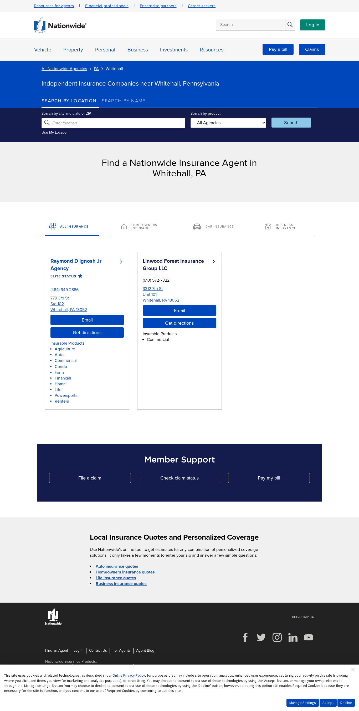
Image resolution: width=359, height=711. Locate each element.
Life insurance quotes (116, 578)
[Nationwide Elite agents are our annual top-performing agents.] (79, 276)
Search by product (205, 113)
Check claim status (190, 479)
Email (87, 320)
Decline (346, 702)
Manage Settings (302, 702)
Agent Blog (145, 650)
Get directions (87, 332)
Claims (312, 49)
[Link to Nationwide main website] (60, 31)
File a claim (104, 479)
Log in (312, 25)
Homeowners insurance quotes (125, 572)
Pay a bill (278, 49)
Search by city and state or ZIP (66, 113)
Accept (328, 702)
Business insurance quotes (121, 583)
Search (291, 122)
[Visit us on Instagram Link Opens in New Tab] (277, 641)
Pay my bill (284, 479)
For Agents (121, 650)
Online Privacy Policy (128, 675)
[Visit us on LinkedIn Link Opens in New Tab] (293, 641)
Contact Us (98, 650)
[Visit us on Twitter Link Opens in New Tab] (261, 641)
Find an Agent (56, 650)
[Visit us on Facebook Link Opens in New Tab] (245, 641)
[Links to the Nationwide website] (53, 624)
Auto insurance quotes (117, 566)
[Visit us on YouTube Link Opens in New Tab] (308, 641)
